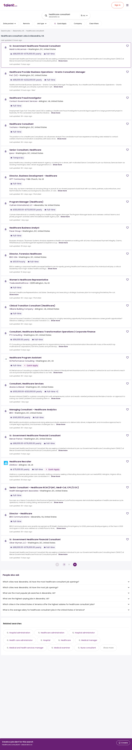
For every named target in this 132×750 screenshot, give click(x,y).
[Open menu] (127, 5)
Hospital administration (19, 632)
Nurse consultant (88, 647)
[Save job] (127, 46)
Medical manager (89, 640)
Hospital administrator (85, 632)
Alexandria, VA (18, 31)
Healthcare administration (52, 632)
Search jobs (5, 31)
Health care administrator (21, 640)
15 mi (83, 15)
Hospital (46, 640)
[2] (75, 564)
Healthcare (66, 640)
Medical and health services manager (26, 647)
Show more (62, 61)
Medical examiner (62, 647)
